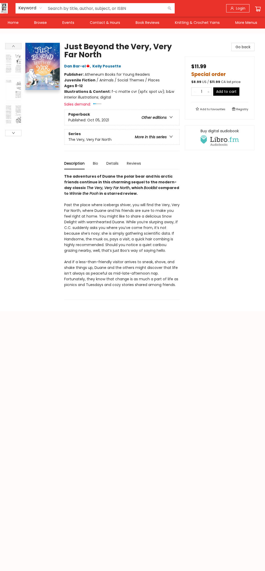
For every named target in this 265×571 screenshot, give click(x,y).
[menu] (132, 23)
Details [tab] (112, 163)
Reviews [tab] (134, 163)
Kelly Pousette (106, 66)
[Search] (169, 8)
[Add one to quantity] (208, 91)
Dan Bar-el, (78, 66)
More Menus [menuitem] (246, 22)
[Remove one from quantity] (195, 91)
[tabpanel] (122, 236)
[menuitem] (13, 23)
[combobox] (30, 8)
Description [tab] (74, 163)
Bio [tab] (95, 163)
